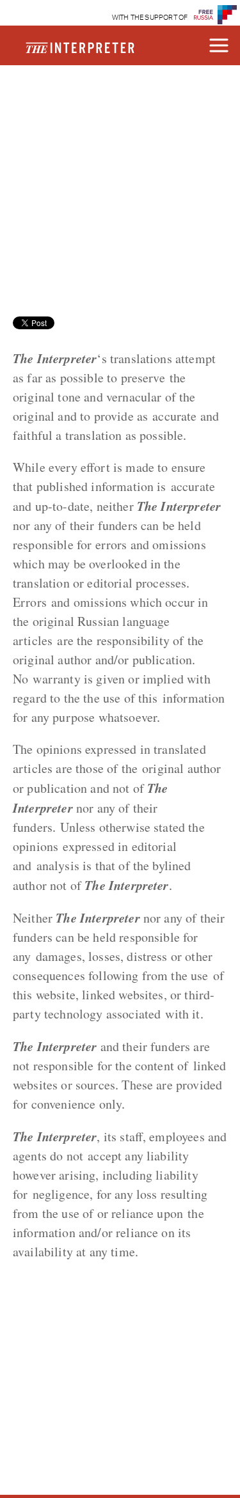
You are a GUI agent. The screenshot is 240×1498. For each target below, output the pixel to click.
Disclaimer (70, 107)
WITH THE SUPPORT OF (150, 18)
